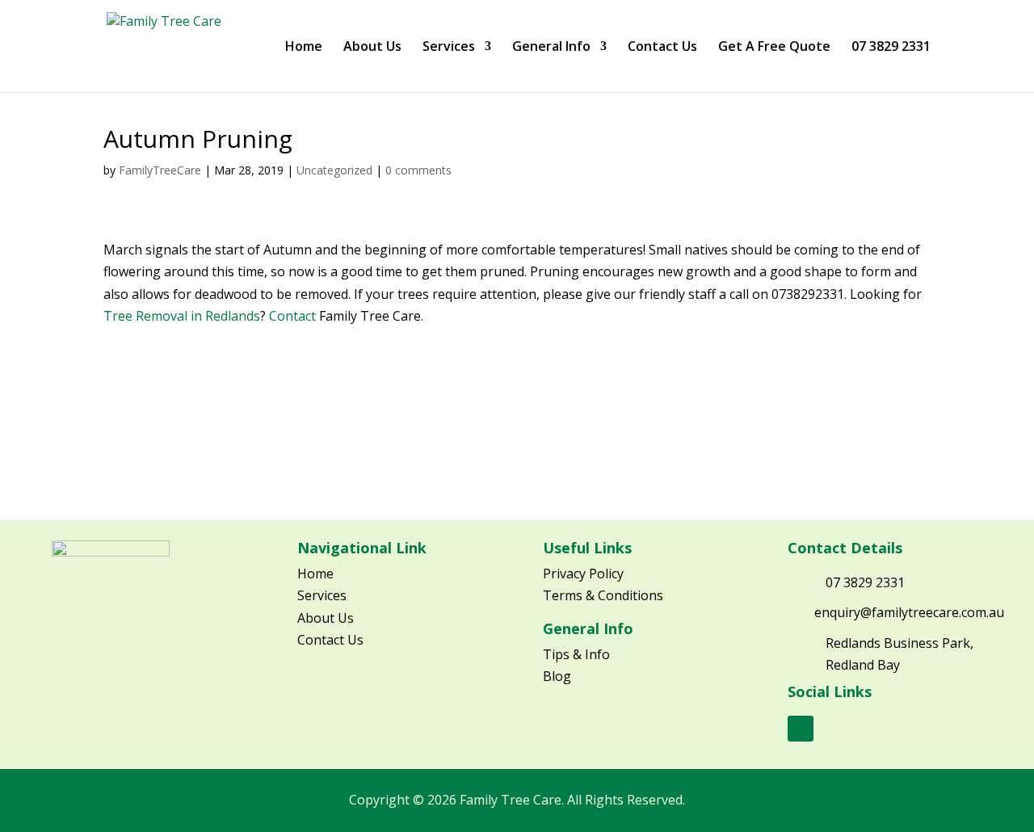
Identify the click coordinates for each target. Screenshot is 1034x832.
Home (303, 47)
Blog (557, 676)
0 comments (418, 170)
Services (448, 47)
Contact (292, 316)
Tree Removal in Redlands (181, 316)
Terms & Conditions (603, 595)
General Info (551, 47)
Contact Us (662, 47)
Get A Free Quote (774, 47)
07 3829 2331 (891, 47)
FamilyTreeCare (160, 170)
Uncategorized (334, 170)
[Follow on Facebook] (800, 729)
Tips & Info (576, 654)
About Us (372, 47)
